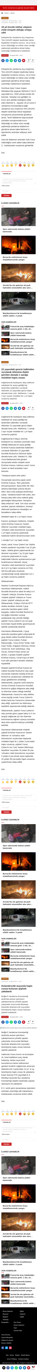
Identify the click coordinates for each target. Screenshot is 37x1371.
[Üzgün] (33, 162)
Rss (7, 1355)
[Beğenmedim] (16, 162)
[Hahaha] (24, 162)
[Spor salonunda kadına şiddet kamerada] (18, 217)
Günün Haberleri (19, 1325)
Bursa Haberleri (8, 1311)
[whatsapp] (11, 60)
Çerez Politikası (12, 1359)
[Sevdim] (11, 162)
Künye (12, 1355)
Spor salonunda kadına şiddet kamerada (16, 230)
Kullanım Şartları (23, 1359)
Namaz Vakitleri (6, 1343)
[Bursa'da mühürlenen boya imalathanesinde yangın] (18, 245)
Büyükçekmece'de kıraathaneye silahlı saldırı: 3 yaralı (17, 314)
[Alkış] (7, 162)
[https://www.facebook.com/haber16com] (2, 1347)
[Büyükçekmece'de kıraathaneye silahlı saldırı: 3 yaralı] (18, 301)
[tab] (6, 173)
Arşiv (15, 1328)
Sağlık (22, 1317)
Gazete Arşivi (18, 1330)
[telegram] (15, 60)
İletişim (17, 1355)
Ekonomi (5, 1314)
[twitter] (7, 60)
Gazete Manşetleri (7, 1337)
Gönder (6, 195)
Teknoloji (5, 1319)
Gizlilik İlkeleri (25, 1355)
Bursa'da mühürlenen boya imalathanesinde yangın (15, 258)
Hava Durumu (5, 1335)
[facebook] (3, 60)
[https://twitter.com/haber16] (6, 1347)
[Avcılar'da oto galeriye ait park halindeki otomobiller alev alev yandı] (18, 273)
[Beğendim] (3, 162)
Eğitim (22, 1311)
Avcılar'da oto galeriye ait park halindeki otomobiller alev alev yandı (17, 286)
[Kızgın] (20, 162)
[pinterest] (23, 60)
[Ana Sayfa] (2, 13)
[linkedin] (19, 60)
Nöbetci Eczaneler (7, 1340)
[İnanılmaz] (29, 162)
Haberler (6, 13)
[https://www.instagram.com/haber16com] (10, 1347)
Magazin (5, 1317)
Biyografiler (5, 1322)
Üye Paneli (17, 1322)
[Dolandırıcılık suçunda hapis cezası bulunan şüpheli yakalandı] (18, 1027)
